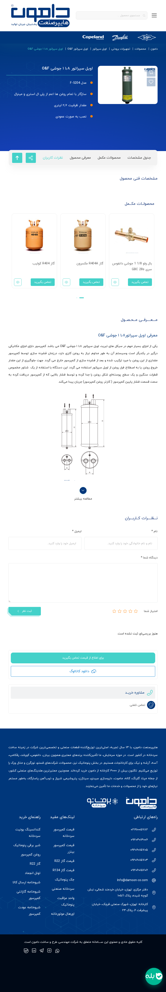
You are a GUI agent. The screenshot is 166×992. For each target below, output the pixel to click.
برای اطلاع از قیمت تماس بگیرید (83, 658)
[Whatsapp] (57, 950)
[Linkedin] (34, 950)
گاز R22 (35, 864)
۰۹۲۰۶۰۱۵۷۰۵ (139, 850)
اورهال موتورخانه (62, 914)
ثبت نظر (27, 611)
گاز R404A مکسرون (90, 263)
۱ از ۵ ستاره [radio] (136, 611)
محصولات (140, 49)
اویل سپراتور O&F (77, 49)
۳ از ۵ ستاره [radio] (125, 611)
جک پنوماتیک (64, 879)
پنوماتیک (84, 763)
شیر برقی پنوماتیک (26, 845)
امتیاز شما (151, 611)
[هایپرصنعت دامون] (40, 15)
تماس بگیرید (139, 282)
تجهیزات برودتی (120, 49)
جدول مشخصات (139, 157)
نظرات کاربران (53, 157)
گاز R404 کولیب (43, 263)
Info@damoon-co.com (132, 880)
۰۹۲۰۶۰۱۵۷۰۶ (139, 870)
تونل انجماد (32, 873)
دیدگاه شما (149, 558)
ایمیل (76, 531)
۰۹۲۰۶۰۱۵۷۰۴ (139, 860)
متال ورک (17, 763)
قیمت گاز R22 (64, 861)
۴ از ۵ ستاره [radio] (119, 611)
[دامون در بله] (26, 950)
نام (154, 531)
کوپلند (25, 755)
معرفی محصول (80, 157)
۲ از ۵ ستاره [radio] (130, 611)
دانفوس (36, 755)
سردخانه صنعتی (63, 889)
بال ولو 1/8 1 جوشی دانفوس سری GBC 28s (132, 266)
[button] (81, 297)
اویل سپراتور (100, 49)
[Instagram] (49, 950)
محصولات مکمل (109, 157)
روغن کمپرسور (30, 854)
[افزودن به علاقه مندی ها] (151, 82)
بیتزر (46, 755)
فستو (40, 763)
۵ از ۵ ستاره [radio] (114, 611)
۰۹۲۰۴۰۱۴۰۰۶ (139, 840)
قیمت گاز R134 (63, 870)
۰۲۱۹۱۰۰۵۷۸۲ (139, 830)
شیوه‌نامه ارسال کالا (26, 882)
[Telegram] (42, 950)
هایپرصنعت (150, 747)
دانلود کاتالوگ (79, 671)
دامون (154, 49)
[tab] (139, 158)
